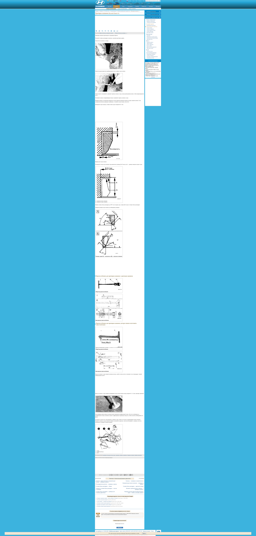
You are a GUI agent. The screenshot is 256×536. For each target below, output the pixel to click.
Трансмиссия (149, 34)
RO (136, 531)
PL (138, 531)
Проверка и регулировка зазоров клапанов (109, 504)
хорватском (125, 455)
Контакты (140, 0)
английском (105, 455)
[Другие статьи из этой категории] (111, 31)
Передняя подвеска (150, 42)
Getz (123, 6)
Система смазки (149, 27)
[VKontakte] (110, 475)
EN (126, 531)
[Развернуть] (160, 11)
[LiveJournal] (125, 475)
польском (132, 455)
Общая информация (150, 19)
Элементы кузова (150, 51)
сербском (121, 455)
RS (133, 531)
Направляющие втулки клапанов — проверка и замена (133, 484)
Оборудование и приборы (151, 54)
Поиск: (144, 0)
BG (128, 531)
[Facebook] (111, 475)
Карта (136, 0)
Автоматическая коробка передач (152, 38)
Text (98, 513)
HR (134, 531)
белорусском (113, 455)
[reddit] (132, 475)
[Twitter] (113, 475)
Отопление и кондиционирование (152, 56)
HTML (98, 515)
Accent (109, 6)
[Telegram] (119, 475)
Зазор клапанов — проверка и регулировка (109, 501)
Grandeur (130, 6)
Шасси (147, 40)
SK (139, 531)
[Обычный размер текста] (108, 31)
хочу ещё (153, 77)
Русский (129, 0)
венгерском (140, 455)
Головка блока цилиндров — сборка (104, 486)
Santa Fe (144, 6)
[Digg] (130, 475)
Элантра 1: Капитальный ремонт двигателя (120, 478)
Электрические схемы (150, 57)
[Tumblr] (126, 475)
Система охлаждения (150, 29)
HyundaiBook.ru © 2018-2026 (102, 531)
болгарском (109, 455)
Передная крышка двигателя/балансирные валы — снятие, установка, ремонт (133, 492)
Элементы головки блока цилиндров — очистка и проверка (106, 489)
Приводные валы (149, 39)
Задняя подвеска (149, 43)
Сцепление (148, 35)
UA (131, 531)
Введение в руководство (151, 21)
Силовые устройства (150, 55)
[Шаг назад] (96, 31)
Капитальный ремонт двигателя (152, 26)
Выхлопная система (150, 32)
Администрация (146, 531)
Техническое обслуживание (151, 22)
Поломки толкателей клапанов (106, 499)
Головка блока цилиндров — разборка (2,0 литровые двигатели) (105, 492)
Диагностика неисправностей (151, 47)
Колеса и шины (149, 45)
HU (141, 531)
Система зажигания (150, 31)
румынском (129, 455)
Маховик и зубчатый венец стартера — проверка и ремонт (134, 489)
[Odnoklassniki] (115, 475)
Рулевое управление (150, 44)
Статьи (133, 0)
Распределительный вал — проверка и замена (106, 484)
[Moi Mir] (117, 475)
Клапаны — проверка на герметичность (134, 480)
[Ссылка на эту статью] (114, 31)
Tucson (151, 6)
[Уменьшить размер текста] (102, 31)
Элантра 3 (132, 8)
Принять (144, 533)
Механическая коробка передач (152, 36)
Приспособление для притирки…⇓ (121, 33)
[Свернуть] (160, 17)
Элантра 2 (122, 8)
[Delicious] (128, 475)
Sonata (137, 6)
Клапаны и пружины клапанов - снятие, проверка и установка (112, 498)
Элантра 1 (111, 8)
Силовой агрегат (150, 24)
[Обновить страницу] (99, 31)
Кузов (147, 49)
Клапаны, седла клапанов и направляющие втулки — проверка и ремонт (105, 481)
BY (129, 531)
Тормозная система (150, 48)
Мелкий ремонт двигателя (151, 25)
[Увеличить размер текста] (105, 31)
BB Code (98, 516)
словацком (136, 455)
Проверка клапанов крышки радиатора (110, 506)
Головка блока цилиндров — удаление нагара (133, 486)
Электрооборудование (151, 52)
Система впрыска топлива (151, 30)
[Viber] (121, 475)
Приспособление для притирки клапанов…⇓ (107, 33)
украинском (117, 455)
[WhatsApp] (123, 475)
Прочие (158, 6)
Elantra (116, 6)
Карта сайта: (122, 531)
